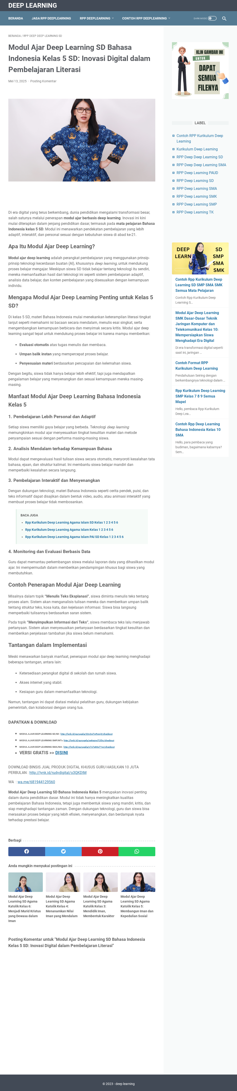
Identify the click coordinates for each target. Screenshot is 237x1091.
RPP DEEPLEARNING (95, 18)
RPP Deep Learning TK (195, 212)
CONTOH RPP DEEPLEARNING (144, 18)
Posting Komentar (43, 81)
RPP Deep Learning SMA (197, 188)
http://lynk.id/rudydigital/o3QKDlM (58, 772)
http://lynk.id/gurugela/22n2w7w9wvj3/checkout (86, 734)
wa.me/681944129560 (36, 782)
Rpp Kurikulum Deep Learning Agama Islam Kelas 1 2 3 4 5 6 (69, 530)
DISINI (61, 752)
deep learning (32, 5)
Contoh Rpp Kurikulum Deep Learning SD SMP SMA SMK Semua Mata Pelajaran (198, 285)
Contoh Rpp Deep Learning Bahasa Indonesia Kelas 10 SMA (198, 429)
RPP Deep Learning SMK (197, 196)
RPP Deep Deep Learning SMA (201, 165)
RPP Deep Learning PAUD (197, 173)
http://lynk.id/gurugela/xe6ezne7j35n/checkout (89, 740)
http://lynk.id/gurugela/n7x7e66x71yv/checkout (89, 747)
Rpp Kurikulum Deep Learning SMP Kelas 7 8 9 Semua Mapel (200, 396)
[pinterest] (100, 851)
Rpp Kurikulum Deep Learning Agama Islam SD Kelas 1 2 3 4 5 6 (71, 523)
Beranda (15, 18)
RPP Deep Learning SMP (197, 204)
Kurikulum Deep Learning (197, 149)
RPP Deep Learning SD (195, 180)
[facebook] (26, 851)
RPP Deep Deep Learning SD (200, 157)
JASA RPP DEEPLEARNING (51, 18)
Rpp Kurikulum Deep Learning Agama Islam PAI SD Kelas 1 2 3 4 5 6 (74, 537)
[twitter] (63, 851)
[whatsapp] (136, 851)
